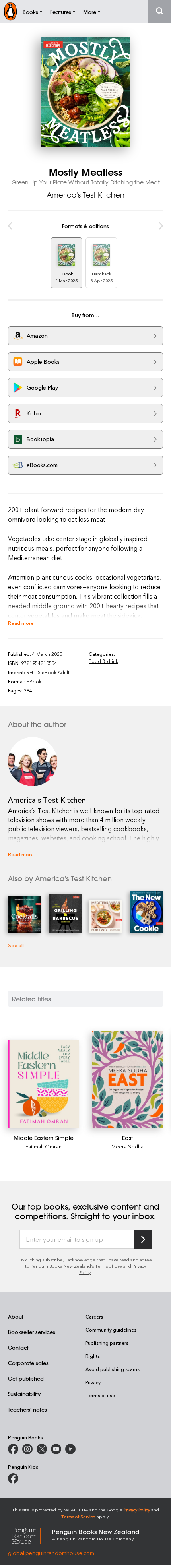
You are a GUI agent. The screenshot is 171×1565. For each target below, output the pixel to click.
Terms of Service (78, 1516)
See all (16, 945)
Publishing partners (107, 1342)
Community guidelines (111, 1329)
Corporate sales (28, 1362)
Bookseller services (31, 1331)
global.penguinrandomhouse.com (51, 1553)
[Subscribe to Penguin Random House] (143, 1239)
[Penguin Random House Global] (30, 1534)
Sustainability (24, 1393)
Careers (94, 1316)
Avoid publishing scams (113, 1369)
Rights (93, 1355)
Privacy (93, 1382)
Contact (18, 1347)
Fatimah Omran (43, 1146)
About (15, 1316)
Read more (21, 622)
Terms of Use (108, 1265)
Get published (26, 1378)
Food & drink (103, 661)
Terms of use (100, 1395)
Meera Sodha (127, 1146)
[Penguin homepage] (10, 11)
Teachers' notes (27, 1409)
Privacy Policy (137, 1509)
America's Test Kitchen (85, 194)
